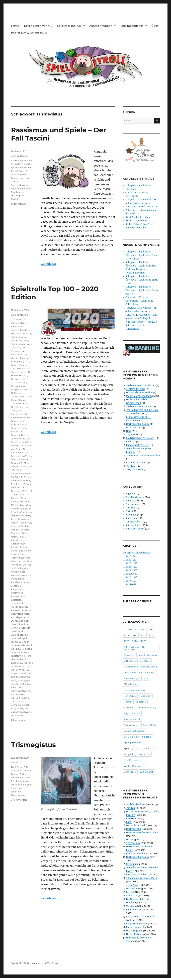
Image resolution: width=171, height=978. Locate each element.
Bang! (14, 358)
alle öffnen (128, 552)
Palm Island (17, 578)
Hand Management (135, 690)
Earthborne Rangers (137, 462)
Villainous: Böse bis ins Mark (141, 878)
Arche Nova (132, 885)
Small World (17, 631)
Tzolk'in (15, 199)
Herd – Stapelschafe (136, 220)
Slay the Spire (133, 843)
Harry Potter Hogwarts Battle (21, 519)
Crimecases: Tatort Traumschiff (143, 455)
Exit (146, 678)
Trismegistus (18, 195)
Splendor (24, 641)
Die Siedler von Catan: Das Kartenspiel (21, 449)
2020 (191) (131, 577)
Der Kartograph (134, 930)
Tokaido (23, 673)
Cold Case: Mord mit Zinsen (140, 385)
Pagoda (24, 568)
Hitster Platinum (135, 934)
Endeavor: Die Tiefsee (137, 445)
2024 (135, 641)
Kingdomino (18, 540)
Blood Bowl (25, 358)
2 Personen (130, 629)
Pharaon (15, 596)
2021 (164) (131, 573)
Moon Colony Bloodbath (139, 396)
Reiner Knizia (150, 725)
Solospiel (147, 736)
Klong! (14, 550)
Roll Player (17, 617)
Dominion (22, 459)
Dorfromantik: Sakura (137, 424)
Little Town (25, 550)
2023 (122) (131, 566)
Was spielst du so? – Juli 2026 (141, 206)
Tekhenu (26, 188)
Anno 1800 (131, 895)
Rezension (16, 762)
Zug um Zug (146, 771)
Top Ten (130, 466)
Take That (145, 754)
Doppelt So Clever (21, 463)
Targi (14, 652)
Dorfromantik (133, 829)
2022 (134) (131, 570)
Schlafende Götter (135, 389)
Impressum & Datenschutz (29, 32)
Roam (27, 613)
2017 (141, 629)
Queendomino (19, 606)
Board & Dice (24, 767)
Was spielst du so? (135, 528)
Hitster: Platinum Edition (139, 392)
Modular (128, 707)
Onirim (15, 568)
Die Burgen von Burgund (20, 421)
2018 (149, 629)
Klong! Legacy (133, 927)
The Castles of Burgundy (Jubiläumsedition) (140, 269)
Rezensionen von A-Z (38, 25)
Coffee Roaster (19, 400)
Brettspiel (16, 770)
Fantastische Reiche (136, 923)
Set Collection (131, 736)
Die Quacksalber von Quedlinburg (20, 435)
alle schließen (143, 552)
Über (154, 25)
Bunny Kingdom (20, 361)
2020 (134, 635)
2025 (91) (131, 559)
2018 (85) (131, 584)
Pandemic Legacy (146, 707)
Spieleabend (131, 518)
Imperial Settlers (20, 526)
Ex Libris (25, 480)
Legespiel (141, 701)
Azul (25, 354)
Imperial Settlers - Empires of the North (20, 533)
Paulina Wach (23, 781)
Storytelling (130, 754)
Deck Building (149, 666)
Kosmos (128, 701)
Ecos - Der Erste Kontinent (21, 470)
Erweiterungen (133, 504)
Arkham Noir (18, 344)
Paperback (17, 589)
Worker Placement (134, 766)
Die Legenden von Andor (19, 428)
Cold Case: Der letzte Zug (139, 406)
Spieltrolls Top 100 (69, 25)
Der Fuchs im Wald (136, 825)
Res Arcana (17, 613)
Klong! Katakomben (136, 874)
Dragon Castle (18, 466)
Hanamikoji (17, 515)
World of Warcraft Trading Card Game (20, 698)
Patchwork (17, 592)
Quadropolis (18, 603)
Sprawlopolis (18, 645)
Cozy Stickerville (134, 469)
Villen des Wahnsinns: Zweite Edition (21, 691)
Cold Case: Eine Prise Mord (140, 438)
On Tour (27, 564)
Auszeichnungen (100, 25)
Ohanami (16, 564)
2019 (13, 767)
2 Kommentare (19, 799)
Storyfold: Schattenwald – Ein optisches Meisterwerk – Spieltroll (141, 311)
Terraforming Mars (21, 655)
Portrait (129, 511)
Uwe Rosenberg (132, 760)
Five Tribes (24, 501)
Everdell (15, 480)
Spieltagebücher (132, 25)
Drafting (149, 672)
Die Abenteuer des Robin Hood (142, 832)
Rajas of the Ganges (21, 610)
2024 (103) (131, 563)
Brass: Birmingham (136, 853)
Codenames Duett (21, 396)
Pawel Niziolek (19, 784)
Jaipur (21, 536)
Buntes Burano (19, 365)
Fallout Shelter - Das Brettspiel (21, 487)
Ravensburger (131, 725)
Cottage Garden (19, 403)
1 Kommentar (18, 203)
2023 (126, 641)
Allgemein (130, 493)
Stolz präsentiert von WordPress (41, 963)
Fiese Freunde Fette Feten (19, 498)
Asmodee (129, 655)
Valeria (15, 683)
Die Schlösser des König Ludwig (22, 442)
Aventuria (16, 354)
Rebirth (130, 441)
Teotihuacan (18, 192)
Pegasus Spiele (132, 713)
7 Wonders (17, 319)
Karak (129, 822)
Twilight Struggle (20, 680)
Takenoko (26, 648)
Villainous (25, 683)
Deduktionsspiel (133, 672)
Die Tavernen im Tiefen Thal (21, 456)
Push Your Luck (132, 719)
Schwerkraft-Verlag (134, 731)
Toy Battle (131, 434)
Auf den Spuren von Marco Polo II (22, 167)
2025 (143, 641)
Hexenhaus (25, 522)
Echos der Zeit (133, 427)
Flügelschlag (18, 505)
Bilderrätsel (131, 500)
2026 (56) (131, 556)
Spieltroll (16, 188)
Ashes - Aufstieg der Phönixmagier (21, 347)
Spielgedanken (19, 156)
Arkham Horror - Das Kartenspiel (135, 648)
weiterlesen (48, 263)
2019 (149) (131, 580)
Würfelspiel (130, 771)
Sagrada (23, 620)
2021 (143, 635)
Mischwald (132, 906)
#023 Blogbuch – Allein (138, 217)
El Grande (26, 477)
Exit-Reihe (16, 484)
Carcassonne (18, 368)
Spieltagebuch (132, 748)
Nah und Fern (24, 561)
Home (15, 25)
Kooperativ (145, 695)
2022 (151, 635)
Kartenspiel (130, 695)
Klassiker (130, 507)
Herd (128, 431)
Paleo (129, 818)
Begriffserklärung (134, 497)
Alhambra (16, 326)
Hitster (130, 839)
